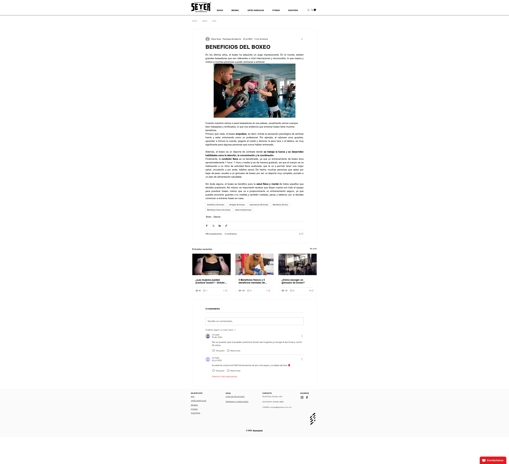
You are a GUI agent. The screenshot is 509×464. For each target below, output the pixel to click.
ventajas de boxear (237, 205)
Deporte (204, 21)
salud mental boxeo (243, 210)
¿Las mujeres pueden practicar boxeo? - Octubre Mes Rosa (211, 281)
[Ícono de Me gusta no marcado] (213, 350)
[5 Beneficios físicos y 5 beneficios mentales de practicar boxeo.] (254, 264)
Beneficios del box (280, 205)
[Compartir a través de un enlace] (226, 225)
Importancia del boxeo (258, 205)
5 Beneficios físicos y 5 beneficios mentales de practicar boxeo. (252, 281)
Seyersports (258, 430)
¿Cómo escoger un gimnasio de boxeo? (293, 281)
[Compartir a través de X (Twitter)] (213, 225)
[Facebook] (307, 397)
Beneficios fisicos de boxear (219, 210)
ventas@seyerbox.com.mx (280, 407)
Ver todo (313, 249)
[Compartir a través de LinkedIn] (219, 225)
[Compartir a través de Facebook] (206, 225)
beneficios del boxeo (215, 205)
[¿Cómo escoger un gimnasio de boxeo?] (297, 264)
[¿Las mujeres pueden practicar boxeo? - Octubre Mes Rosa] (211, 264)
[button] (314, 10)
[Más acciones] (302, 39)
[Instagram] (302, 397)
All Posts (194, 21)
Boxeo (214, 21)
